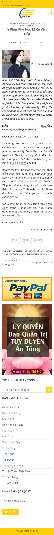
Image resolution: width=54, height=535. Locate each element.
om (33, 129)
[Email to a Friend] (29, 240)
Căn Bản (12, 23)
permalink (44, 253)
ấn (20, 222)
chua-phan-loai (10, 407)
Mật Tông (8, 436)
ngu (8, 129)
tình (19, 111)
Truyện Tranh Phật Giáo (16, 471)
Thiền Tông (9, 448)
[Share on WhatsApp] (13, 240)
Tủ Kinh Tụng (10, 477)
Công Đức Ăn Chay (41, 262)
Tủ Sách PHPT (10, 483)
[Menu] (4, 13)
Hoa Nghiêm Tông (12, 424)
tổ (44, 91)
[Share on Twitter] (24, 240)
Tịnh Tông (8, 453)
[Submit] (49, 390)
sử (11, 197)
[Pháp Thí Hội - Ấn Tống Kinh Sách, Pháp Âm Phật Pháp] (27, 13)
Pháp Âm (5, 2)
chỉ (31, 147)
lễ (38, 87)
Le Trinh (39, 42)
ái (33, 173)
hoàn (20, 181)
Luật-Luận (8, 430)
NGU (43, 125)
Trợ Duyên (20, 2)
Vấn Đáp (30, 25)
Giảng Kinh (8, 419)
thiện (29, 91)
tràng (9, 87)
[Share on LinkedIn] (40, 240)
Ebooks (12, 2)
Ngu (20, 136)
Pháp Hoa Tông (11, 442)
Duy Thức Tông (11, 413)
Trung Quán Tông (12, 465)
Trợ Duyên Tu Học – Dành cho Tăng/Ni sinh (16, 5)
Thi (25, 189)
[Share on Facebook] (18, 240)
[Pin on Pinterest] (35, 240)
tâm (10, 193)
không (37, 103)
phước (48, 211)
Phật (10, 80)
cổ (50, 95)
